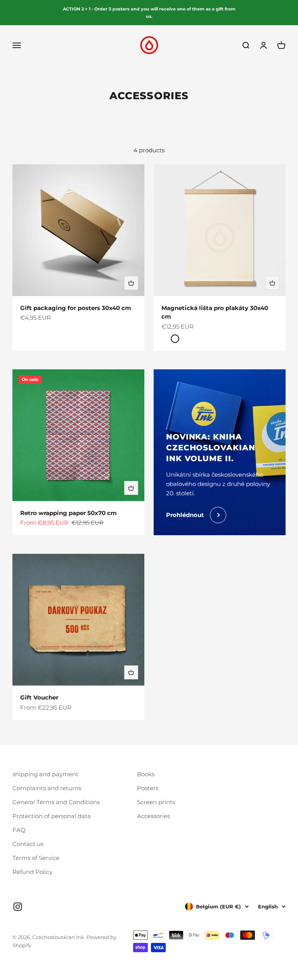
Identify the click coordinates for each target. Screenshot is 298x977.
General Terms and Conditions (56, 802)
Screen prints (156, 802)
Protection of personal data (51, 816)
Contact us (27, 844)
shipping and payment (45, 774)
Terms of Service (35, 858)
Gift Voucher (39, 697)
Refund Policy (32, 871)
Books (145, 774)
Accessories (153, 816)
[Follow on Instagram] (17, 906)
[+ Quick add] (131, 283)
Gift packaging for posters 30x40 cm (75, 308)
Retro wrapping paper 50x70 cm (68, 513)
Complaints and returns (46, 788)
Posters (147, 788)
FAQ (19, 830)
